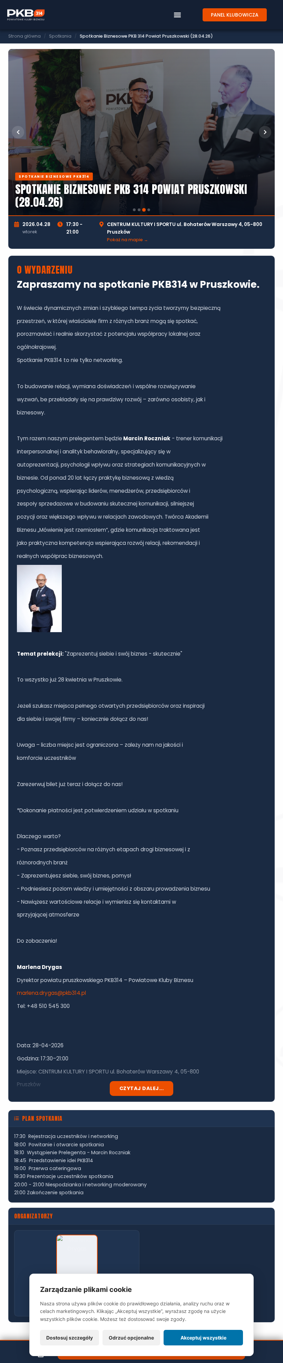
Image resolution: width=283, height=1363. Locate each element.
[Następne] (265, 132)
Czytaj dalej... (141, 1088)
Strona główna (24, 36)
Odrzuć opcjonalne (131, 1338)
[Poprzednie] (18, 132)
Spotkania (60, 36)
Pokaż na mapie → (127, 240)
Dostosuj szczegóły (69, 1338)
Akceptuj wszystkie (203, 1338)
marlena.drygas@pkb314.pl (51, 993)
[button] (177, 14)
